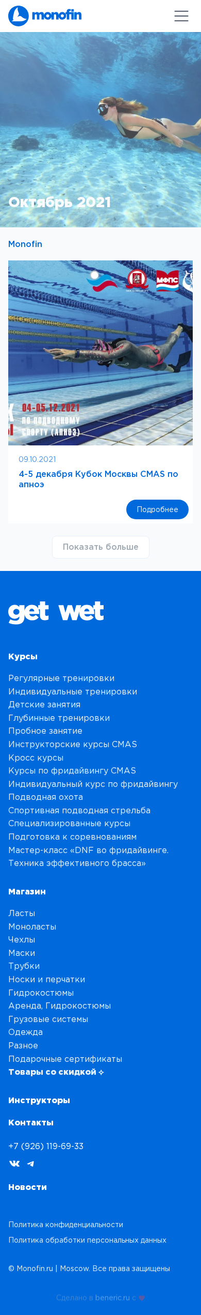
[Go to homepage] (44, 16)
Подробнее (163, 512)
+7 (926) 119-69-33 (45, 1146)
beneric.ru (112, 1295)
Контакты (31, 1122)
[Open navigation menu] (181, 16)
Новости (27, 1187)
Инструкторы (39, 1100)
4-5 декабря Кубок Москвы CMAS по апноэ (98, 478)
